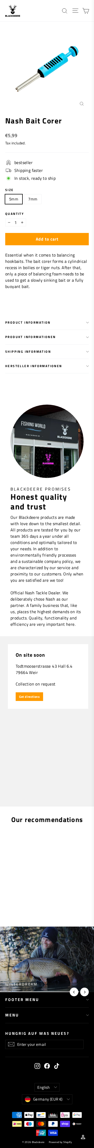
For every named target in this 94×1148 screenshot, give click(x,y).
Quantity (14, 214)
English (43, 1087)
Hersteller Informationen (33, 365)
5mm (13, 199)
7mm (32, 199)
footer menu (22, 1000)
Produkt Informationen (30, 336)
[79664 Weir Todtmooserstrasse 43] (47, 721)
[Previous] (74, 992)
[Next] (84, 992)
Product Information (28, 322)
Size (9, 190)
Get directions (29, 696)
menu (12, 1015)
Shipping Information (28, 351)
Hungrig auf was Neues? (37, 1033)
